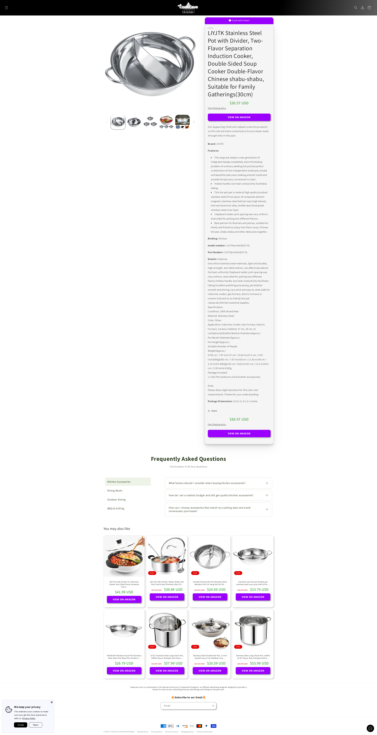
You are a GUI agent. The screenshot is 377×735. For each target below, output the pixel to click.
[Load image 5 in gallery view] (182, 122)
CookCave (114, 731)
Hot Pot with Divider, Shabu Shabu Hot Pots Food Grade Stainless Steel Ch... (167, 583)
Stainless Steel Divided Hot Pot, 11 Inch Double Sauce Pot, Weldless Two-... (210, 656)
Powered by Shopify (126, 731)
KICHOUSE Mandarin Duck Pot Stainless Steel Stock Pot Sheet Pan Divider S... (124, 656)
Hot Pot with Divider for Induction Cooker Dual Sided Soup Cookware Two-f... (124, 584)
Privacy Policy (28, 718)
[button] (6, 7)
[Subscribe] (212, 705)
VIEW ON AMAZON (239, 117)
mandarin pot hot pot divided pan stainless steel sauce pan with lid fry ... (253, 583)
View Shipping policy (217, 108)
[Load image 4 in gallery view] (166, 122)
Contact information (205, 732)
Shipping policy (187, 732)
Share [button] (214, 410)
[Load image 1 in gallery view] (118, 122)
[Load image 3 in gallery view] (150, 122)
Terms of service (171, 732)
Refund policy (142, 732)
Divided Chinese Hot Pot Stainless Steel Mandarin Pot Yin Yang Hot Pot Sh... (210, 583)
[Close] (51, 702)
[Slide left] (107, 122)
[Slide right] (194, 122)
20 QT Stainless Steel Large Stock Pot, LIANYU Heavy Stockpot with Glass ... (167, 656)
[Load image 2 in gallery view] (134, 122)
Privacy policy (156, 732)
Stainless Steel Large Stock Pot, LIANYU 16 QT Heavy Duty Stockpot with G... (253, 656)
